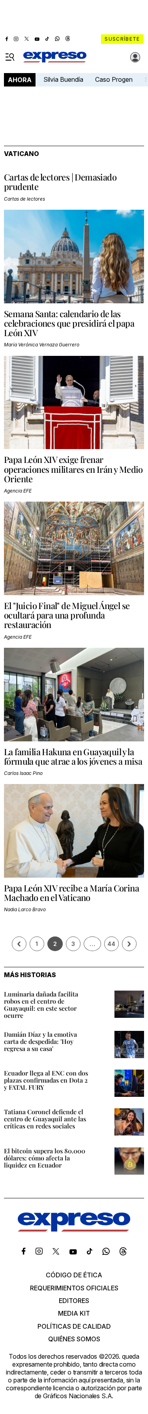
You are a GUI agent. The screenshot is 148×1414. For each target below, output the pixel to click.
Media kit (74, 1313)
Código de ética (74, 1275)
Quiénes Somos (74, 1339)
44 (111, 943)
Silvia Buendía (63, 79)
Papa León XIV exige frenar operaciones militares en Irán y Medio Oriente (73, 468)
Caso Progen (114, 79)
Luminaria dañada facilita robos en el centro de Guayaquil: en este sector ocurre (41, 1004)
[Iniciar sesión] (135, 57)
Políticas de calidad (74, 1326)
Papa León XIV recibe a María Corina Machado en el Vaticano (71, 892)
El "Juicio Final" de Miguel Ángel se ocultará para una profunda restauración (66, 615)
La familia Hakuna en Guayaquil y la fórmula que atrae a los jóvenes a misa (73, 756)
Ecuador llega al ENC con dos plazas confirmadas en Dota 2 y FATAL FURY (46, 1080)
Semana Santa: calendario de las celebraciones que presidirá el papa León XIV (69, 323)
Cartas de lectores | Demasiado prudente (60, 181)
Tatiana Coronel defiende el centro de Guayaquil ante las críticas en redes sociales (45, 1119)
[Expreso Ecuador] (74, 1229)
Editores (74, 1300)
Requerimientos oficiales (74, 1288)
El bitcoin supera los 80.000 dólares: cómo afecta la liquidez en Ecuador (44, 1158)
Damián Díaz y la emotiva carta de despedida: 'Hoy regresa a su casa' (40, 1041)
